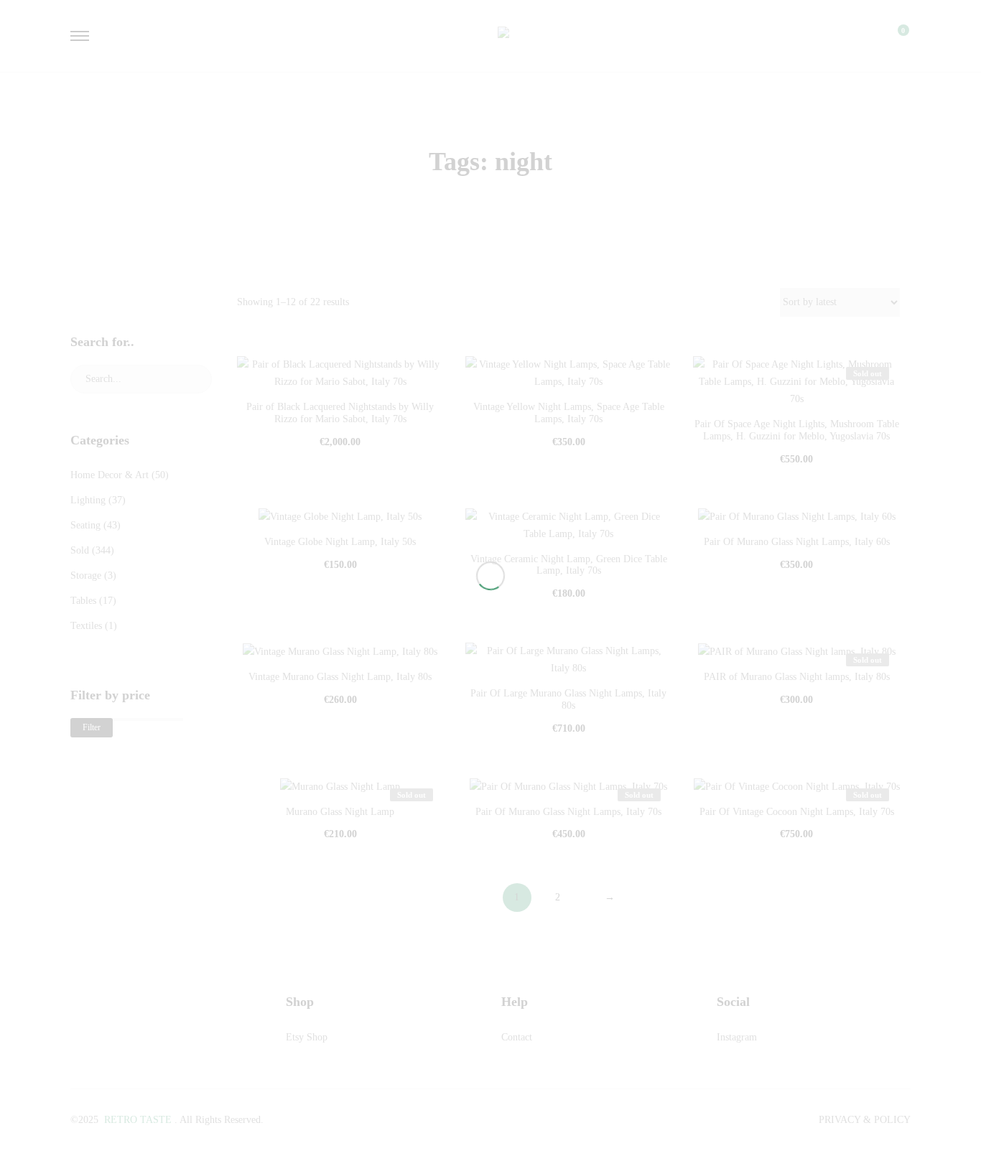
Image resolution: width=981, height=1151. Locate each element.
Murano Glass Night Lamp (340, 811)
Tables (83, 600)
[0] (894, 36)
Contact (516, 1037)
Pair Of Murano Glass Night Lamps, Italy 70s (568, 811)
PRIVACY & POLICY (865, 1119)
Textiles (86, 625)
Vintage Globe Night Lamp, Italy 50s (340, 541)
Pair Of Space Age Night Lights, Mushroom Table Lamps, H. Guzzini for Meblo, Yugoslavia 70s (796, 430)
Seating (85, 525)
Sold (79, 550)
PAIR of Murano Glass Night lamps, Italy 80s (797, 676)
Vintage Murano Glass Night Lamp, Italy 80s (340, 676)
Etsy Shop (306, 1037)
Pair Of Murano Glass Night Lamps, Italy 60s (797, 541)
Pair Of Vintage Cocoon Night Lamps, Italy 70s (796, 811)
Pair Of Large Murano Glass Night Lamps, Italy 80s (568, 699)
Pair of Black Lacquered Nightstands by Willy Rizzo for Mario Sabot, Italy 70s (340, 412)
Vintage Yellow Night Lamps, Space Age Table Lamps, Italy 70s (568, 412)
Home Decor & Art (109, 475)
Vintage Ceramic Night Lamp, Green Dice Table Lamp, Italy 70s (568, 565)
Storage (85, 575)
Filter (92, 727)
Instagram (737, 1037)
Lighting (88, 500)
